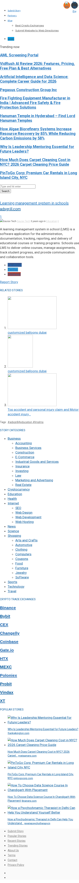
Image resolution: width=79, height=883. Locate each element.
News (12, 526)
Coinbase (9, 641)
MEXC (6, 667)
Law (18, 475)
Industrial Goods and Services (37, 462)
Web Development (28, 517)
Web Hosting (24, 522)
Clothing (21, 549)
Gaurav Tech (23, 221)
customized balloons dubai (27, 332)
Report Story (9, 282)
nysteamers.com (27, 755)
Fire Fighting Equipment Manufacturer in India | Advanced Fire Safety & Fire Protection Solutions (35, 103)
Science (13, 531)
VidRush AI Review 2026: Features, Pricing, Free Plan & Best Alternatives (37, 66)
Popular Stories (17, 836)
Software (22, 577)
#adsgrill (13, 422)
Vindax (6, 692)
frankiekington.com (18, 733)
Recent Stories (17, 840)
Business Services (28, 448)
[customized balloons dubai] (32, 328)
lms (41, 422)
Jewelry (21, 573)
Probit (6, 684)
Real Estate (23, 485)
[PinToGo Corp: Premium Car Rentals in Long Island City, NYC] (43, 767)
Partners (12, 15)
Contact (12, 860)
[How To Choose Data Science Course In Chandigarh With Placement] (43, 790)
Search (5, 191)
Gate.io (7, 650)
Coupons (21, 559)
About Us (13, 850)
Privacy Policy (16, 864)
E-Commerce (24, 457)
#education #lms (28, 422)
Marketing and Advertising (34, 480)
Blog (10, 20)
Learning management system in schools (34, 203)
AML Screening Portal (19, 55)
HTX (4, 658)
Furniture (21, 568)
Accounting (23, 443)
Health (12, 499)
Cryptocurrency (19, 489)
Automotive (23, 545)
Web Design (23, 512)
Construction (24, 452)
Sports (12, 582)
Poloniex (8, 675)
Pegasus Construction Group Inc (28, 90)
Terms (12, 855)
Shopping (14, 536)
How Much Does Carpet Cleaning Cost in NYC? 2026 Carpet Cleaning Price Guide (35, 162)
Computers (23, 554)
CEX (4, 624)
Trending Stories (18, 845)
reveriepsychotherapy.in (37, 823)
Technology (16, 586)
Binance (8, 607)
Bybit (5, 616)
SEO (18, 508)
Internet (13, 503)
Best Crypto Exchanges (29, 25)
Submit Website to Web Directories (37, 30)
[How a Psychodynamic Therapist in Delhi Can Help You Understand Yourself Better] (43, 812)
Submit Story (14, 10)
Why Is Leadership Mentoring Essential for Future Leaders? (43, 729)
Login (11, 39)
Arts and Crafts (26, 540)
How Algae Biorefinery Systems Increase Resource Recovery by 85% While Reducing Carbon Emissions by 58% (38, 134)
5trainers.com (29, 800)
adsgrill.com (10, 209)
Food (19, 563)
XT (2, 701)
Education (51, 221)
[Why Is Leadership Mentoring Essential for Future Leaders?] (43, 722)
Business (14, 438)
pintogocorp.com (23, 778)
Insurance (22, 466)
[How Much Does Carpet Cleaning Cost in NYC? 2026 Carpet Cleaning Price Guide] (43, 745)
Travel (12, 591)
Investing (22, 471)
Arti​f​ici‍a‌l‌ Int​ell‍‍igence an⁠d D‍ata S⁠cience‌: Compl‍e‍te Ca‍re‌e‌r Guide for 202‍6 (34, 79)
